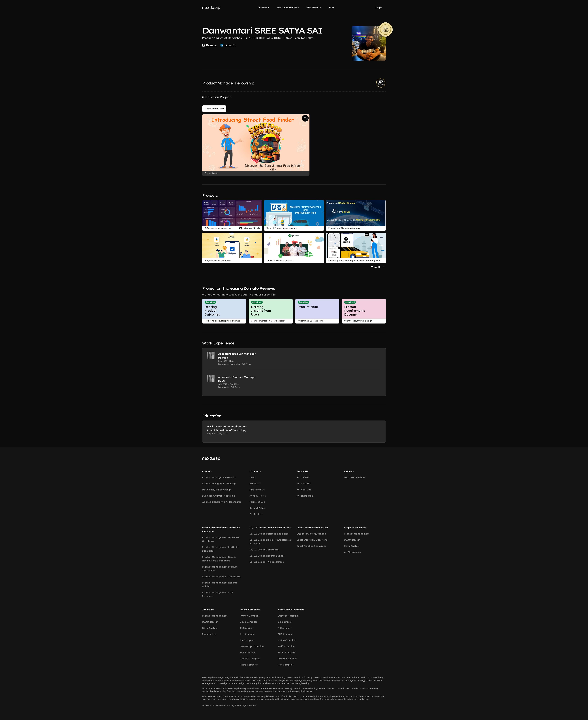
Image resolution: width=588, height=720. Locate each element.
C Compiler (246, 627)
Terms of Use (257, 501)
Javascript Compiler (252, 646)
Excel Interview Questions (312, 539)
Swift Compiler (286, 646)
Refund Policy (257, 508)
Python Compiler (249, 615)
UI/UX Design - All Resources (266, 561)
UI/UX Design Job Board (264, 549)
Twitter (304, 477)
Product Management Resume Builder (219, 584)
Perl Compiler (285, 664)
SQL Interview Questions (311, 533)
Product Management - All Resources (217, 594)
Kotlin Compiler (287, 640)
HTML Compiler (249, 664)
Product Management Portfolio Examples (220, 549)
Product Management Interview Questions (220, 539)
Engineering (209, 634)
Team (252, 477)
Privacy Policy (257, 495)
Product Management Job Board (221, 576)
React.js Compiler (250, 658)
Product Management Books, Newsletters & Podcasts (219, 558)
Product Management (356, 533)
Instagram (307, 495)
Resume (211, 45)
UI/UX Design (352, 539)
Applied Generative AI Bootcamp (222, 501)
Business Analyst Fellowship (218, 495)
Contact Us (256, 514)
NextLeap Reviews (288, 7)
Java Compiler (248, 621)
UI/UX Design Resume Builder (266, 555)
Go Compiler (285, 621)
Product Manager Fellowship (228, 83)
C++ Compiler (248, 634)
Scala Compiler (287, 652)
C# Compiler (247, 640)
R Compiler (284, 627)
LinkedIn (305, 483)
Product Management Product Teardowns (219, 568)
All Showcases (352, 552)
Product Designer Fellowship (219, 483)
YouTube (305, 489)
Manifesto (255, 483)
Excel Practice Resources (311, 545)
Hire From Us (314, 7)
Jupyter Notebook (288, 615)
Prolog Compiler (287, 658)
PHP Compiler (286, 634)
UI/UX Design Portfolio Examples (268, 533)
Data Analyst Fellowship (216, 489)
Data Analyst (352, 545)
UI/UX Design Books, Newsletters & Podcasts (270, 541)
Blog (332, 7)
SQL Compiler (248, 652)
